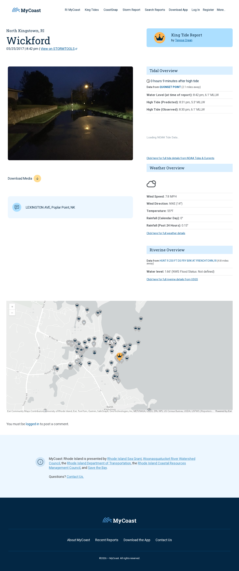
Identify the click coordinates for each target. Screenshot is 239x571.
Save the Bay (97, 468)
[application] (119, 357)
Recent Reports (106, 540)
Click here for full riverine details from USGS (172, 279)
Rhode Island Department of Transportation (99, 463)
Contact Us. (75, 477)
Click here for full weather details (166, 233)
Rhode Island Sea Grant (124, 459)
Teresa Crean (183, 40)
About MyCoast (78, 540)
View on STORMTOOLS (58, 49)
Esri (230, 411)
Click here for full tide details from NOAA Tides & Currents (180, 158)
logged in (32, 424)
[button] (81, 9)
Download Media (20, 178)
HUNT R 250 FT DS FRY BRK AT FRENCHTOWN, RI (188, 260)
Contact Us (164, 540)
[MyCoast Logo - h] (26, 10)
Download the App (137, 540)
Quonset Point (170, 87)
